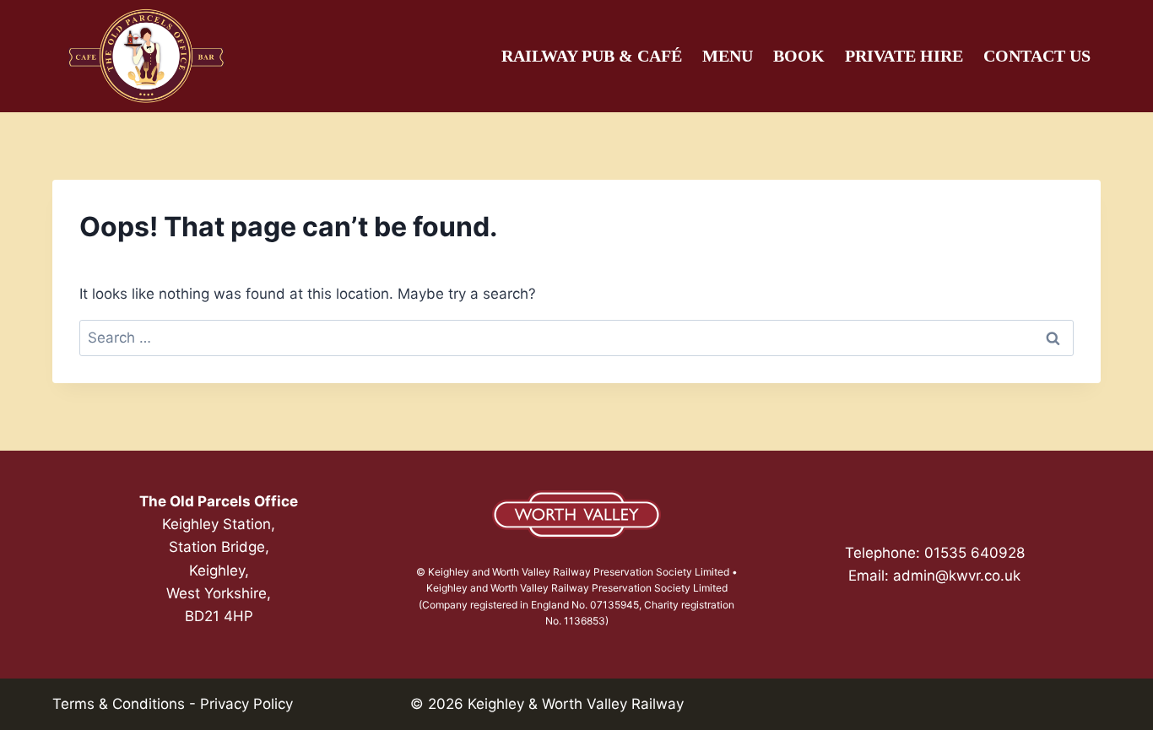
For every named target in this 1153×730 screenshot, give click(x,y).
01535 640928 (974, 552)
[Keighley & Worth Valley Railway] (576, 514)
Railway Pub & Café (591, 55)
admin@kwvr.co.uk (956, 575)
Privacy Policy (246, 703)
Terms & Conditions (118, 703)
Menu (727, 55)
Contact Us (1037, 55)
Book (799, 55)
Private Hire (904, 55)
